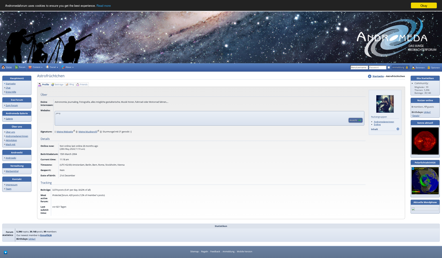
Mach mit (10, 144)
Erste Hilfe (11, 91)
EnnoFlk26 (46, 235)
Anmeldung (228, 251)
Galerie (9, 118)
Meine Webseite (65, 131)
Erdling (377, 124)
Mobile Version (244, 251)
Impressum (11, 184)
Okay (423, 5)
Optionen (435, 67)
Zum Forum (12, 105)
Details (415, 115)
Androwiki (11, 157)
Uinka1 (427, 112)
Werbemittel (12, 171)
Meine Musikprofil (88, 131)
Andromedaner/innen (17, 136)
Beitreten (420, 67)
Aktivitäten (11, 140)
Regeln (204, 251)
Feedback (215, 251)
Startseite (11, 83)
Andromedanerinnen (384, 121)
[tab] (43, 84)
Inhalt (374, 129)
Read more (104, 5)
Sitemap (194, 251)
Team (8, 188)
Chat (8, 87)
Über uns (10, 131)
